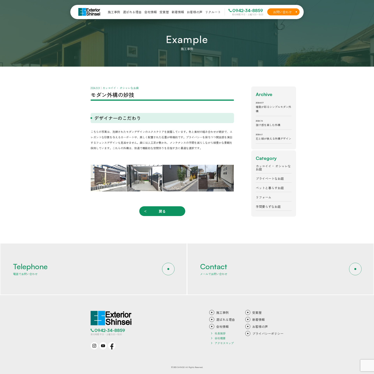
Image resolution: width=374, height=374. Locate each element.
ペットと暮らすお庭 (270, 187)
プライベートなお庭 (270, 178)
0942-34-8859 (247, 10)
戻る (162, 211)
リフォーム (263, 197)
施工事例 (222, 312)
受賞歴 (257, 312)
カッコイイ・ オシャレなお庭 (273, 167)
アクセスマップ (224, 343)
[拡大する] (121, 170)
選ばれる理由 (225, 319)
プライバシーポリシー (267, 333)
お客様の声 (260, 326)
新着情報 (258, 319)
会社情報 (222, 326)
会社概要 (220, 338)
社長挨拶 (220, 333)
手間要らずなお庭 (268, 206)
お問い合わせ (285, 12)
